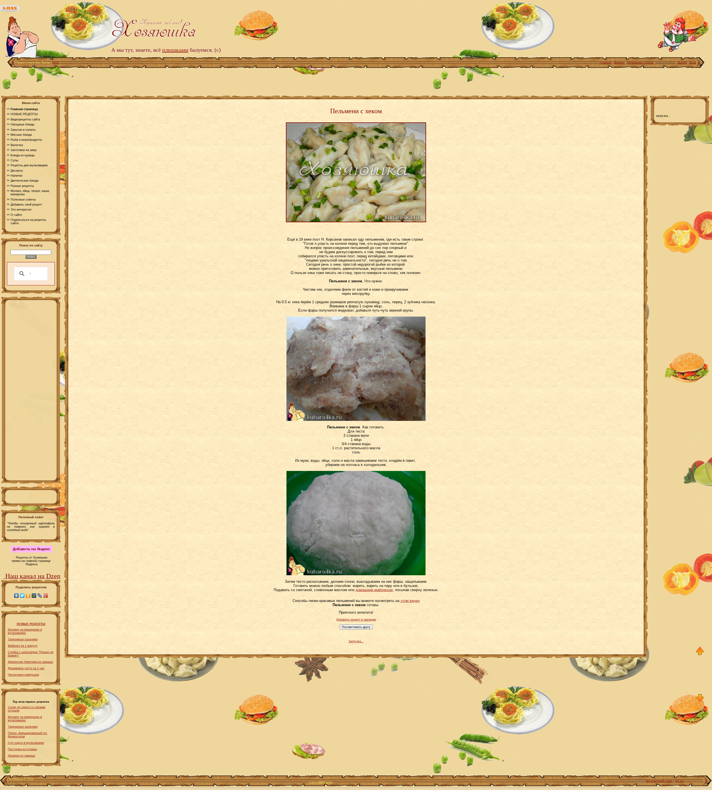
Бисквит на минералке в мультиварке (25, 631)
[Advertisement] (356, 80)
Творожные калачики (23, 639)
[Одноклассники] (28, 595)
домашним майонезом (374, 590)
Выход (682, 62)
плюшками (175, 50)
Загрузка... (356, 641)
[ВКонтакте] (16, 595)
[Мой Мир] (34, 595)
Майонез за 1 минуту (23, 645)
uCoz (680, 781)
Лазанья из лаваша (21, 755)
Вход (692, 62)
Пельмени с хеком (640, 62)
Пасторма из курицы (22, 749)
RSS (56, 62)
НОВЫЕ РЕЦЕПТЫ (31, 624)
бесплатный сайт (659, 781)
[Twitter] (22, 595)
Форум (619, 62)
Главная (606, 62)
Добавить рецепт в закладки (356, 619)
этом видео (410, 601)
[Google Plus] (46, 595)
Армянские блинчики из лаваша (30, 661)
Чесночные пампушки (23, 674)
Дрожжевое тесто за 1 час (26, 668)
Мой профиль (665, 62)
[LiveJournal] (40, 595)
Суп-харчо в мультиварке (26, 742)
